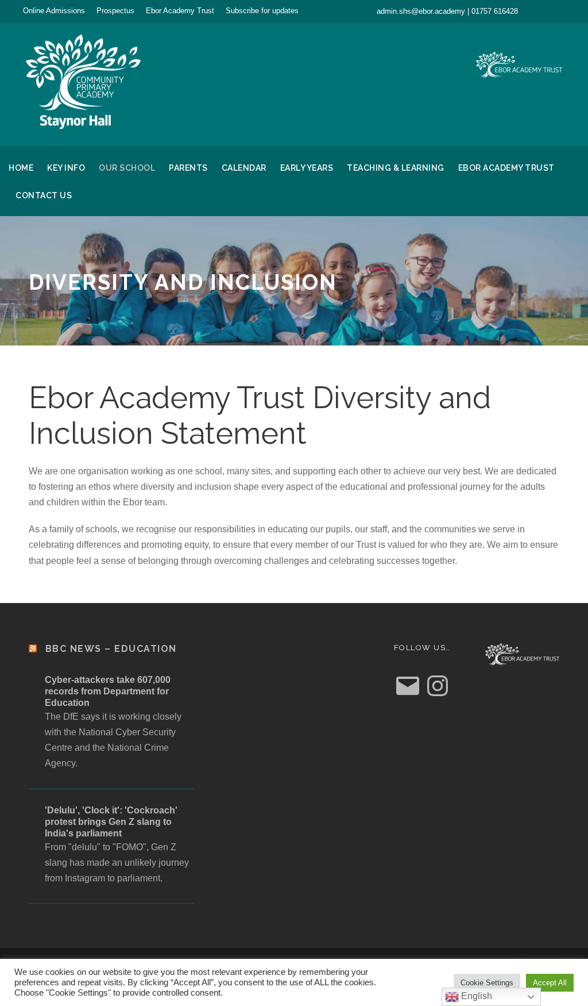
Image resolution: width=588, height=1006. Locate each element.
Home (21, 167)
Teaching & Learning (395, 167)
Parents (188, 167)
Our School (127, 167)
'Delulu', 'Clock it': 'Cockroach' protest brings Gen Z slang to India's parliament (111, 821)
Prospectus (115, 10)
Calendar (244, 167)
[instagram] (562, 11)
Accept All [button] (550, 982)
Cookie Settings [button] (487, 982)
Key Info (66, 167)
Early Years (307, 167)
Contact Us (44, 195)
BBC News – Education (111, 648)
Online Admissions (54, 10)
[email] (541, 11)
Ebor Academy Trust (180, 10)
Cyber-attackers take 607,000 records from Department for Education (108, 691)
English (475, 996)
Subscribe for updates (262, 10)
